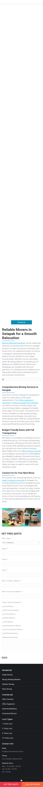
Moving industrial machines (13, 343)
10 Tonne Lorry (7, 738)
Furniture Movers (9, 614)
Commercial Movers (9, 713)
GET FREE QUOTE (11, 784)
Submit (4, 658)
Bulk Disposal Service (11, 633)
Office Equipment (8, 704)
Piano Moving (7, 689)
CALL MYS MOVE (33, 784)
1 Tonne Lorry (7, 724)
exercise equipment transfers (25, 403)
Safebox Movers (9, 618)
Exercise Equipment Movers (13, 629)
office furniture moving (31, 451)
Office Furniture (7, 699)
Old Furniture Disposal (11, 610)
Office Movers (8, 622)
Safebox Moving (8, 684)
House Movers (9, 606)
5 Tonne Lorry (7, 733)
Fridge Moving (7, 675)
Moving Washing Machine (11, 679)
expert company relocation (13, 480)
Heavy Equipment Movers (12, 625)
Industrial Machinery (9, 709)
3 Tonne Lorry (7, 728)
